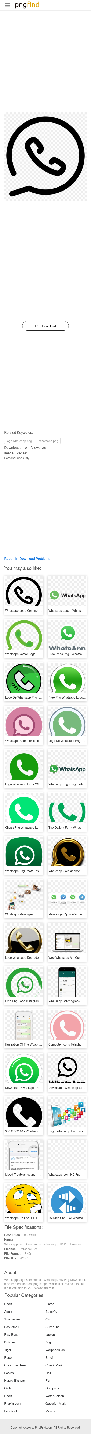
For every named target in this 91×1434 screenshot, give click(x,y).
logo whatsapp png (19, 441)
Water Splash (55, 1395)
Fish (48, 1380)
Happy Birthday (15, 1380)
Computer (52, 1388)
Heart (8, 1304)
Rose (8, 1357)
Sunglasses (12, 1319)
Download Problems (34, 558)
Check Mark (54, 1365)
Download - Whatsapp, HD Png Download (33, 1087)
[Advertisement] (45, 66)
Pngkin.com (12, 1403)
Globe (8, 1388)
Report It (10, 558)
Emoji (49, 1357)
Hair (48, 1372)
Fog (48, 1342)
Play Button (12, 1334)
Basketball (11, 1326)
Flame (50, 1304)
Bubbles (9, 1342)
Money (50, 1411)
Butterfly (51, 1311)
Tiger (7, 1349)
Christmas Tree (15, 1365)
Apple (8, 1311)
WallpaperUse (55, 1349)
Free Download (45, 326)
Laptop (50, 1334)
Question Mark (56, 1403)
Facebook (11, 1411)
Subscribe (52, 1326)
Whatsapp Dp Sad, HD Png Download (30, 1218)
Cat (48, 1319)
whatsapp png (48, 441)
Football (9, 1372)
